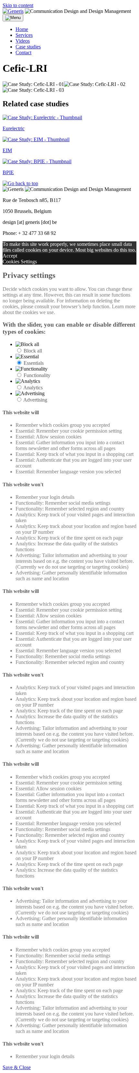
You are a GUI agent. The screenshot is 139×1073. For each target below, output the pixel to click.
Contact (23, 52)
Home (22, 29)
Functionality (37, 375)
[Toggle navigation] (13, 17)
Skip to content (18, 5)
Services (24, 35)
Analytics (33, 387)
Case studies (28, 46)
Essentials (34, 363)
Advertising (35, 400)
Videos (23, 41)
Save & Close (17, 1067)
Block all (33, 350)
